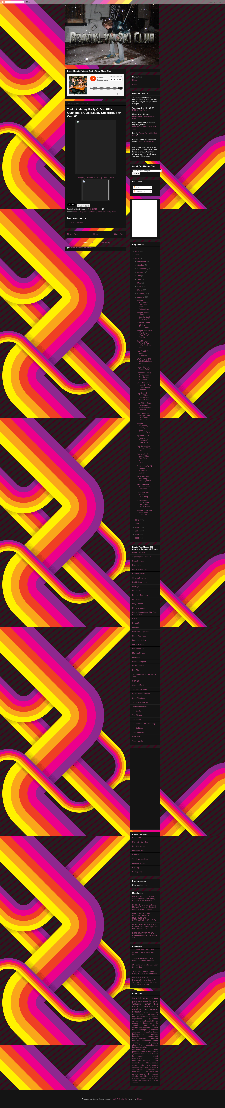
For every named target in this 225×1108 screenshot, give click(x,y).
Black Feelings (138, 561)
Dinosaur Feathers (140, 595)
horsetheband (137, 1056)
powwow (135, 1052)
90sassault (154, 1067)
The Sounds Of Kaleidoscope (144, 724)
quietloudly (106, 212)
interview (143, 1052)
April (139, 286)
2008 (137, 527)
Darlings (135, 586)
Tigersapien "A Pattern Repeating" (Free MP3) (143, 439)
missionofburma (152, 1072)
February (141, 294)
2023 (137, 248)
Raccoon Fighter (139, 662)
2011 (137, 258)
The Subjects (137, 728)
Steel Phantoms (138, 698)
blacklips (135, 1016)
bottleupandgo (138, 1034)
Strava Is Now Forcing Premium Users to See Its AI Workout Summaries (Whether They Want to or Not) (144, 981)
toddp (155, 1041)
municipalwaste (138, 1049)
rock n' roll (144, 1074)
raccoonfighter (138, 1014)
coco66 (76, 212)
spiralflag (155, 1078)
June (139, 279)
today (146, 1025)
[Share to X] (83, 205)
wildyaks (136, 1004)
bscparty (136, 1012)
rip (157, 1023)
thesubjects (144, 1076)
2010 (137, 520)
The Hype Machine (140, 859)
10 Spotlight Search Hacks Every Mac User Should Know (144, 972)
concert (135, 1023)
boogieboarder (152, 1045)
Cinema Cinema (139, 578)
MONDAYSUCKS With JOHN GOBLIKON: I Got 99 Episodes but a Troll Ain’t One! (145, 926)
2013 (137, 251)
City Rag (135, 868)
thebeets (154, 1030)
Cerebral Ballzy (138, 574)
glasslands (153, 1019)
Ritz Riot (135, 670)
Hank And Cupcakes (140, 631)
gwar (156, 1054)
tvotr (151, 1054)
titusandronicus (152, 1063)
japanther (136, 1036)
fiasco (147, 1054)
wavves (155, 1065)
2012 (137, 255)
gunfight (92, 212)
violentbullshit (136, 1080)
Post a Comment (76, 223)
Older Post (119, 234)
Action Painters (138, 552)
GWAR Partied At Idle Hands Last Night (144, 361)
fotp (142, 1065)
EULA (134, 619)
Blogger (140, 1099)
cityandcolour (137, 1058)
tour (146, 1009)
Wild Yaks (136, 737)
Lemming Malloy (139, 640)
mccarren (146, 1060)
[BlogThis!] (81, 205)
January (141, 297)
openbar (98, 212)
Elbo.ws (135, 855)
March (140, 290)
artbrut (155, 1056)
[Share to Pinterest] (88, 205)
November (141, 261)
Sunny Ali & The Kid (140, 702)
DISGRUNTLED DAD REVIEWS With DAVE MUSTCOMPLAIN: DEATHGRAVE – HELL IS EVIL (145, 917)
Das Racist (136, 591)
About (134, 84)
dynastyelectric (138, 1054)
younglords (144, 1067)
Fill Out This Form (139, 110)
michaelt (154, 1027)
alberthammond (152, 1070)
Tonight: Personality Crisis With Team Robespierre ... (144, 304)
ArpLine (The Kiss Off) (141, 557)
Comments (140, 191)
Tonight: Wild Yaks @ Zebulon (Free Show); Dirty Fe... (144, 334)
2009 (137, 524)
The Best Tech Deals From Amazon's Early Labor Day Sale (143, 952)
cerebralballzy (151, 1006)
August (140, 272)
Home (96, 234)
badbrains (155, 1076)
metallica (136, 1041)
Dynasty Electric (138, 608)
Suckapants (137, 872)
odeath (155, 1049)
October (141, 265)
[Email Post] (102, 209)
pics (156, 1012)
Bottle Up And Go (139, 569)
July (139, 276)
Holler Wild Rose (139, 636)
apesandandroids (139, 1021)
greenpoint (153, 1038)
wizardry (135, 1065)
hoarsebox (136, 1072)
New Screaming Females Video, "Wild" (144, 448)
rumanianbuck (146, 1080)
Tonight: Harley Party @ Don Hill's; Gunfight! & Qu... (144, 344)
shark (113, 212)
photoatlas (135, 1078)
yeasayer (135, 1067)
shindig (135, 1076)
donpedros (84, 212)
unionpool (136, 1032)
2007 (137, 531)
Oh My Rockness (139, 863)
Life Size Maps (138, 644)
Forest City (136, 623)
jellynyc (155, 1025)
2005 (137, 538)
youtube (154, 1009)
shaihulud (154, 1074)
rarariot (155, 1060)
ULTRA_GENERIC (120, 1099)
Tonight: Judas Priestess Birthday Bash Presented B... (144, 315)
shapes (135, 1027)
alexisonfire (137, 1045)
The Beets (136, 711)
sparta (149, 1078)
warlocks (135, 1083)
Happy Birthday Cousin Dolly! (143, 368)
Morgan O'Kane (138, 653)
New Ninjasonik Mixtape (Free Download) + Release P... (143, 416)
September (142, 269)
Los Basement (138, 649)
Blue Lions (136, 565)
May (139, 283)
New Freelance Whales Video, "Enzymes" (144, 486)
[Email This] (78, 205)
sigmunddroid (137, 1019)
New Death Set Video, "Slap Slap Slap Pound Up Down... (143, 458)
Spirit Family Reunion (141, 694)
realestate (136, 1063)
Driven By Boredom (140, 842)
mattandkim (153, 1036)
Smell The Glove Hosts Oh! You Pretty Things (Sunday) (144, 386)
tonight (136, 998)
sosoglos (144, 1016)
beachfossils (153, 1052)
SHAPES (135, 681)
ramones (143, 1078)
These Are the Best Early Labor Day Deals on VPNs (143, 959)
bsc (156, 1004)
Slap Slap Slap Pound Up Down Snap (143, 494)
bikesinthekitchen (151, 1032)
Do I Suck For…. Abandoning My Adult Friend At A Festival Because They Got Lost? (144, 907)
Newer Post (72, 234)
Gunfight (135, 627)
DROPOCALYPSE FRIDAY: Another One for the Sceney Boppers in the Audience (143, 898)
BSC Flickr (136, 838)
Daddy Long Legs (139, 582)
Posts (137, 187)
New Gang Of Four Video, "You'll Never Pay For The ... (144, 396)
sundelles (136, 1025)
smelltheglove (144, 1027)
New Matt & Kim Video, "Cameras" (143, 353)
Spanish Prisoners (139, 689)
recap (141, 1001)
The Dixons (137, 715)
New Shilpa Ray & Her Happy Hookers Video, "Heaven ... (144, 406)
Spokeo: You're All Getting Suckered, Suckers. (144, 469)
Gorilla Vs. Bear (138, 850)
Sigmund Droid (138, 685)
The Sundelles (138, 732)
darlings (154, 1034)
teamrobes (153, 1016)
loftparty (155, 1058)
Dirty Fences (137, 604)
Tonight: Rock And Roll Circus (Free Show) (144, 512)
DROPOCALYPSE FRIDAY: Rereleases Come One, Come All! (144, 935)
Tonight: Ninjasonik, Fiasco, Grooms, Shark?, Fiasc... (144, 427)
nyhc (148, 1065)
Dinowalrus (136, 599)
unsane (155, 1080)
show (154, 998)
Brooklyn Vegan (138, 846)
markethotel (136, 1060)
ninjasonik (148, 1012)
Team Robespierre (140, 706)
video (146, 998)
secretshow (146, 1041)
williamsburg (153, 1043)
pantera (135, 1074)
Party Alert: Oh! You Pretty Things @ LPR (144, 478)
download (136, 1009)
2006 (137, 534)
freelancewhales (139, 1038)
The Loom (136, 719)
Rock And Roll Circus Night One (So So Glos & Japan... (144, 503)
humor (148, 1004)
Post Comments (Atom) (101, 243)
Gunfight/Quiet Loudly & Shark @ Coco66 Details (95, 178)
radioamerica (152, 1014)
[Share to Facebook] (86, 205)
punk (155, 1001)
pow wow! (136, 657)
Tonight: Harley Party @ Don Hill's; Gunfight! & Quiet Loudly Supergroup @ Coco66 (94, 113)
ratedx (135, 1030)
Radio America (138, 666)
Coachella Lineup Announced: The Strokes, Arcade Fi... (144, 376)
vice (156, 1021)
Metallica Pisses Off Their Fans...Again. (143, 325)
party (134, 1001)
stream (135, 1006)
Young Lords (137, 741)
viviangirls (136, 1043)
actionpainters (137, 1070)
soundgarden (144, 1030)
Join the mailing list (146, 141)
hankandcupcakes (139, 1047)
